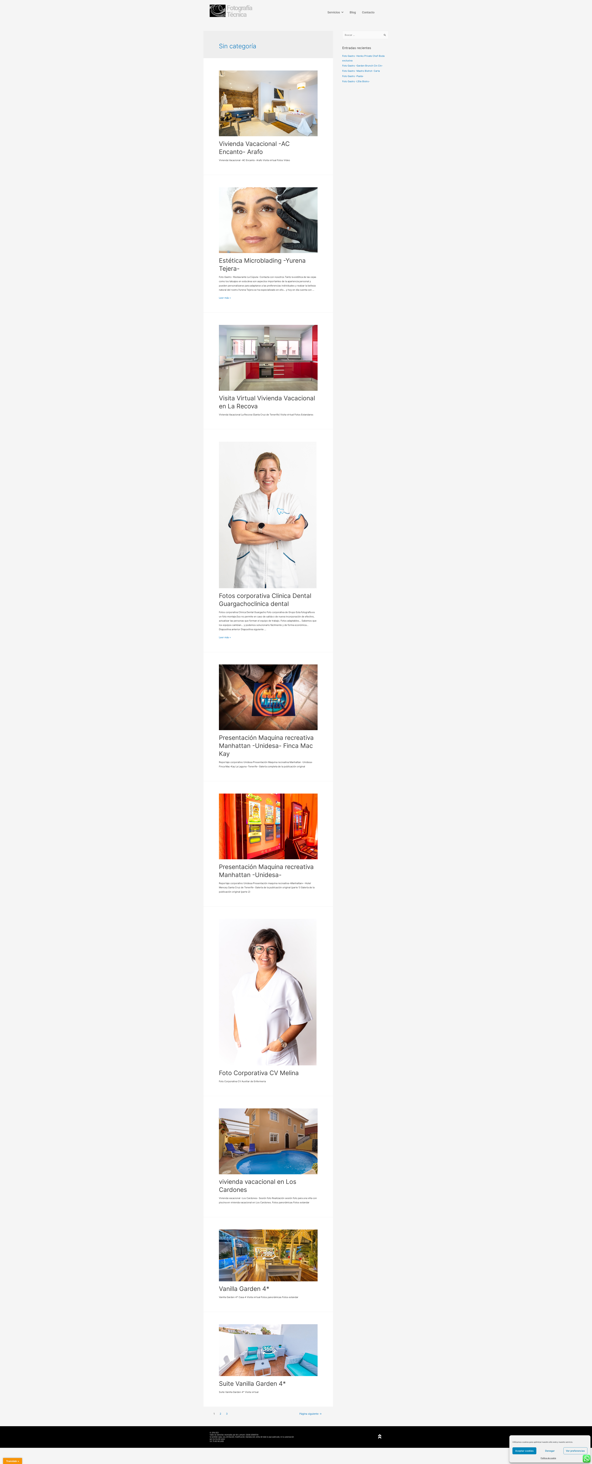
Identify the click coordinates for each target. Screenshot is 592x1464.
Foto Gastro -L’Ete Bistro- (356, 81)
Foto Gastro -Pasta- (353, 76)
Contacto (368, 12)
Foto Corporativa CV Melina (259, 1073)
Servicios (333, 12)
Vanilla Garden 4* (244, 1288)
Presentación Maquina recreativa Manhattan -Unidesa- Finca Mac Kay (266, 745)
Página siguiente (310, 1413)
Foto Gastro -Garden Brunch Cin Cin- (362, 65)
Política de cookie (548, 1458)
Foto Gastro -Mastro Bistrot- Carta (361, 70)
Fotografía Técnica (239, 11)
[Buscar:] (365, 34)
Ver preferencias (575, 1450)
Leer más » (225, 297)
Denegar (550, 1450)
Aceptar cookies (524, 1450)
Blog (353, 12)
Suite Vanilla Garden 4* (252, 1383)
